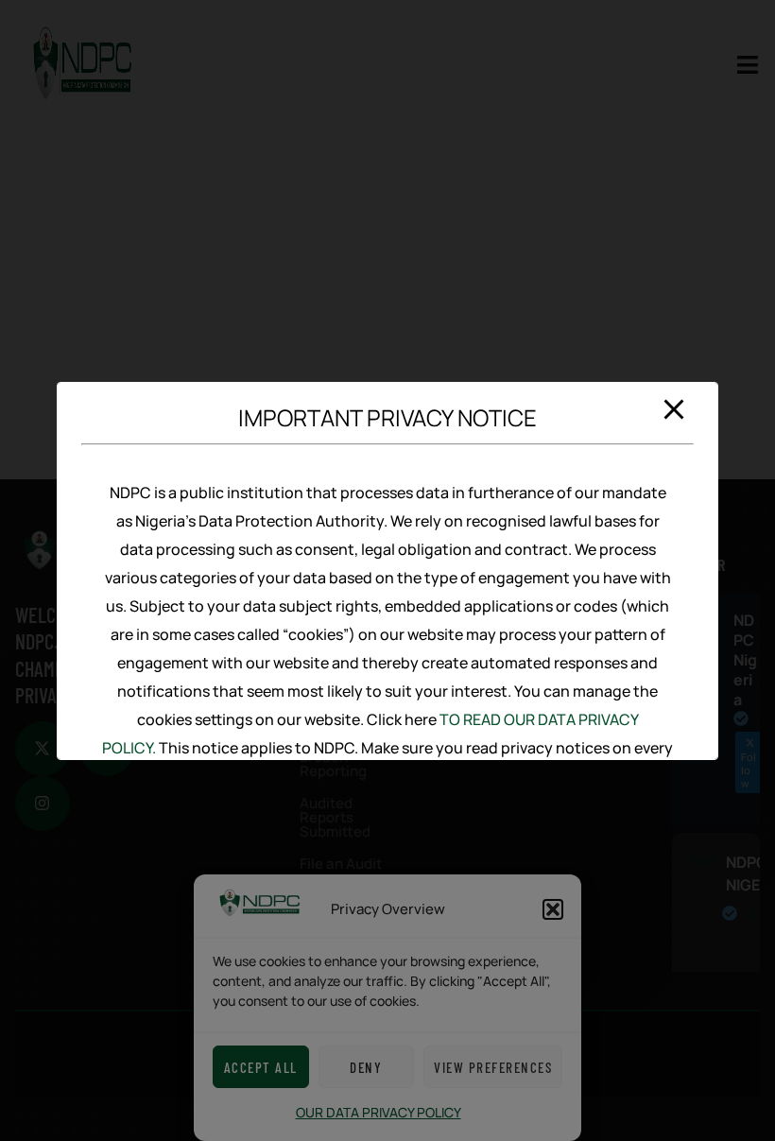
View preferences (493, 1067)
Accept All (261, 1067)
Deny (366, 1067)
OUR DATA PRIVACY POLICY (378, 1112)
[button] (552, 909)
